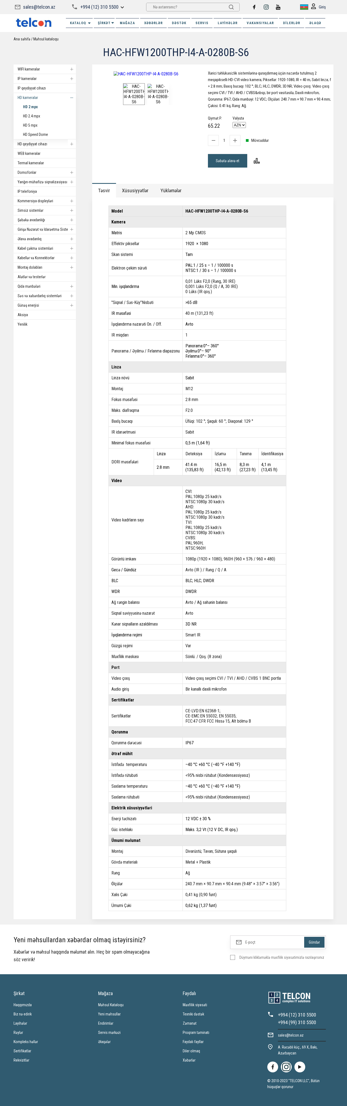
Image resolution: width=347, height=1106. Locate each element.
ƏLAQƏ (315, 23)
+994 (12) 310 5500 (99, 7)
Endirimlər (105, 1023)
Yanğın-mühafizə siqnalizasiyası (42, 182)
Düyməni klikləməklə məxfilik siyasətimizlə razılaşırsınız (281, 957)
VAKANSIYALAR (260, 23)
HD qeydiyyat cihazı (32, 144)
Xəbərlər (189, 1060)
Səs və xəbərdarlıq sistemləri (40, 296)
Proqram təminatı (196, 1032)
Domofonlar (27, 172)
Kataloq (78, 23)
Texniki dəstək (193, 1014)
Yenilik (22, 324)
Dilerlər (291, 23)
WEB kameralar (29, 153)
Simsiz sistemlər (30, 210)
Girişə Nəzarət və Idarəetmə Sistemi (45, 229)
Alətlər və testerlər (32, 277)
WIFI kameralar (29, 69)
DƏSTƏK (179, 23)
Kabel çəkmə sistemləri (35, 248)
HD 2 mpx (30, 107)
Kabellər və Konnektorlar (36, 258)
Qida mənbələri (29, 286)
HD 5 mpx (30, 125)
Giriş (322, 7)
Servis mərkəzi (109, 1032)
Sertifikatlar (22, 1051)
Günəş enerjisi (28, 305)
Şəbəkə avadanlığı (31, 220)
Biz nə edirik (23, 1014)
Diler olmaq (191, 1051)
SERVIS (201, 23)
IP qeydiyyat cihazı (32, 88)
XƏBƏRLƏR (153, 23)
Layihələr (227, 23)
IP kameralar (27, 78)
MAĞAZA (127, 23)
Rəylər (18, 1032)
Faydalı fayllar (193, 1042)
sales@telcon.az (39, 7)
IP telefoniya (27, 191)
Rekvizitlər (21, 1060)
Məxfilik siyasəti (195, 1005)
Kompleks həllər (26, 1042)
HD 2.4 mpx (31, 116)
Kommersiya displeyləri (35, 201)
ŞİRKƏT (104, 23)
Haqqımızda (23, 1005)
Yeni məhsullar (109, 1014)
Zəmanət (190, 1023)
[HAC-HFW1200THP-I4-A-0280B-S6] (146, 73)
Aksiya (23, 315)
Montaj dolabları (30, 267)
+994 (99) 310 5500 (297, 1022)
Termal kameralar (31, 163)
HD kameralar (28, 97)
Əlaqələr (104, 1042)
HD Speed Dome (35, 134)
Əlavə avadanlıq (29, 239)
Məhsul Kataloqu (111, 1005)
